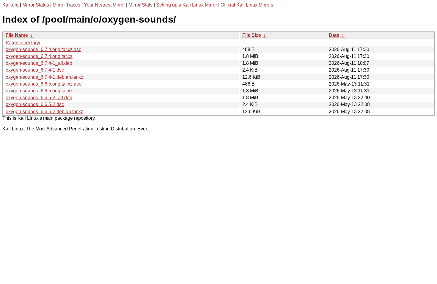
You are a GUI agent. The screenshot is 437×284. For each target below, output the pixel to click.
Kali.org (10, 4)
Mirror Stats (140, 4)
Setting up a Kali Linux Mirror (186, 4)
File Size (251, 35)
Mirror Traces (66, 4)
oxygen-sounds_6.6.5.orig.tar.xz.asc (43, 83)
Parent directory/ (23, 42)
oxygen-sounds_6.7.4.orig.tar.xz (39, 56)
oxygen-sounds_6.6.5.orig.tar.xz (39, 90)
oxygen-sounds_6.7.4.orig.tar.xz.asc (43, 49)
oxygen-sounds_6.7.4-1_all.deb (39, 63)
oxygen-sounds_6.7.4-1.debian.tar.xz (44, 77)
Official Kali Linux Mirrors (247, 4)
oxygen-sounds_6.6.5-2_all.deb (39, 97)
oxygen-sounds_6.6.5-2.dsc (35, 104)
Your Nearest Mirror (104, 4)
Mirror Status (35, 4)
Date (334, 35)
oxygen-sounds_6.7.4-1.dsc (35, 69)
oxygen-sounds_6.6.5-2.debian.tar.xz (44, 111)
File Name (17, 35)
